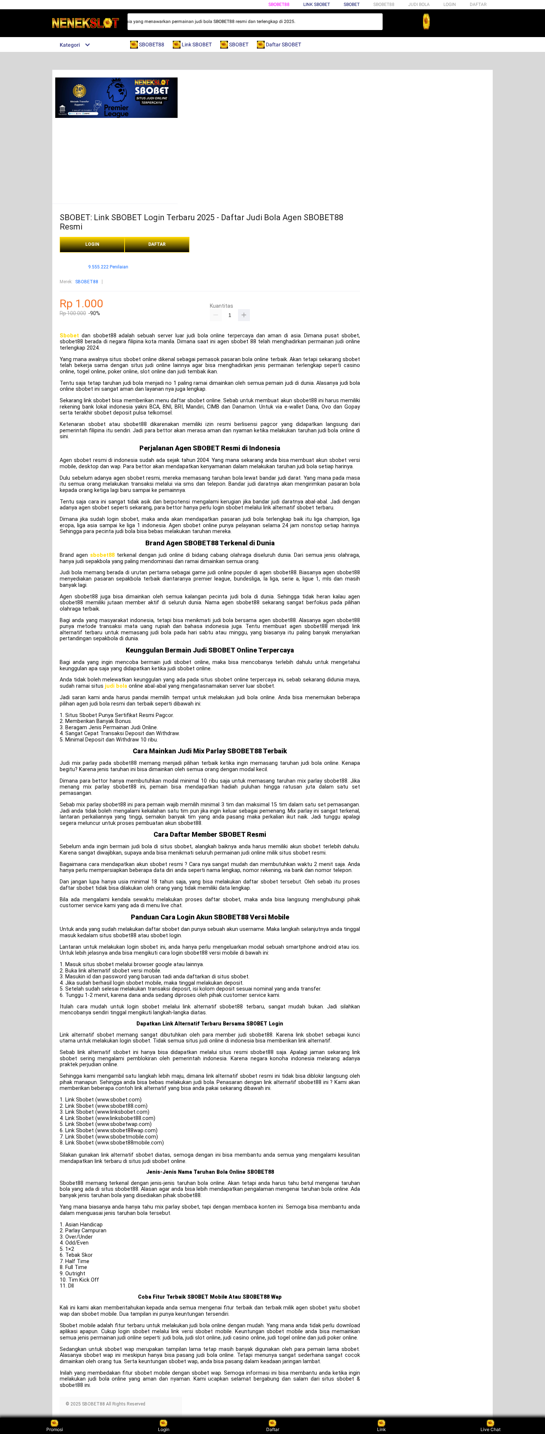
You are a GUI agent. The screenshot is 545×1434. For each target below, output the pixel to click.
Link (381, 1429)
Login (163, 1429)
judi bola (116, 686)
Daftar (272, 1429)
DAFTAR (478, 4)
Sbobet (69, 336)
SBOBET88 (279, 4)
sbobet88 (102, 555)
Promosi (54, 1429)
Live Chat (490, 1429)
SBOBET (352, 4)
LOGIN (449, 4)
